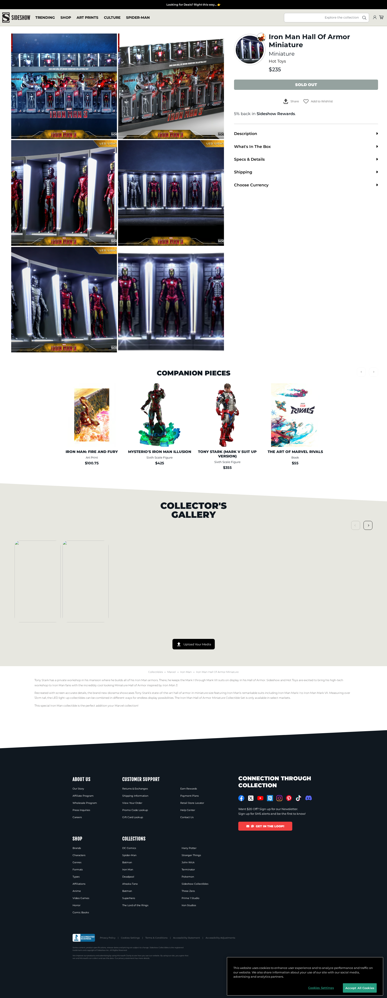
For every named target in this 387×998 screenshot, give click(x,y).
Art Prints (87, 17)
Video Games (81, 898)
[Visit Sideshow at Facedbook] (241, 798)
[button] (318, 101)
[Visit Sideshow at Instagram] (279, 798)
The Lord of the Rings (135, 905)
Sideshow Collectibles (195, 883)
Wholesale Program (85, 802)
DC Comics (129, 848)
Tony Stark (41, 680)
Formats (78, 869)
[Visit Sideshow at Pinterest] (289, 798)
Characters (79, 855)
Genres (77, 862)
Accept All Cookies (359, 988)
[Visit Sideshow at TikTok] (298, 798)
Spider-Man (138, 17)
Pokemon (188, 876)
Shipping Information (135, 795)
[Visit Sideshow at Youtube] (260, 798)
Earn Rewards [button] (188, 788)
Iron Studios (189, 905)
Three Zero (188, 891)
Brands (77, 848)
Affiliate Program (83, 795)
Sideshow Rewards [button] (276, 113)
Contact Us (187, 817)
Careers (77, 817)
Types (76, 876)
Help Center (187, 810)
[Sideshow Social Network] (270, 798)
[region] (305, 976)
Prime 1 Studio (190, 898)
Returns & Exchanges (135, 788)
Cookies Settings (130, 937)
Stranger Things (191, 855)
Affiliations (79, 883)
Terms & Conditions (156, 937)
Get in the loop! (270, 826)
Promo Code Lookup (135, 810)
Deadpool (128, 876)
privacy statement (126, 958)
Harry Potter (189, 848)
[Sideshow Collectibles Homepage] (16, 17)
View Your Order (132, 802)
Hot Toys (277, 61)
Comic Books (81, 912)
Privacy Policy (107, 937)
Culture (112, 17)
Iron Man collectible (63, 705)
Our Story (78, 788)
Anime (77, 891)
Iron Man (186, 672)
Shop (65, 17)
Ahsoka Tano (130, 883)
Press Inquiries (81, 810)
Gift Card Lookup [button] (132, 817)
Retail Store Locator (192, 802)
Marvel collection (126, 705)
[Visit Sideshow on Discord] (308, 798)
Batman (127, 862)
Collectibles (155, 672)
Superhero (128, 898)
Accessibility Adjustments (220, 937)
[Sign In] (374, 17)
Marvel (171, 672)
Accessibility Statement (186, 937)
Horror (76, 905)
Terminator (188, 869)
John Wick (188, 862)
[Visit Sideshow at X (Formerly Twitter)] (251, 798)
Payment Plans (189, 795)
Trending (45, 17)
